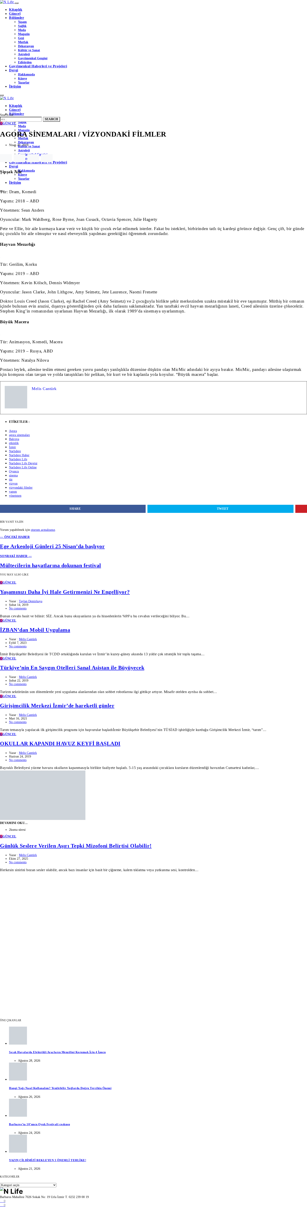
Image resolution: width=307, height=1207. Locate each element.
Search (51, 119)
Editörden (25, 62)
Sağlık (22, 26)
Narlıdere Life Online (23, 467)
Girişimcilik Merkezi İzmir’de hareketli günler (57, 706)
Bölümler (16, 18)
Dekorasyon (26, 46)
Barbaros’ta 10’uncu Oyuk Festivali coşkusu (39, 1124)
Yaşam (22, 22)
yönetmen (15, 495)
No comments (18, 608)
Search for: (7, 115)
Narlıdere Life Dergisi (23, 463)
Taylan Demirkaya (30, 601)
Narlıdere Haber (19, 455)
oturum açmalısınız (43, 530)
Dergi (13, 70)
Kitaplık (15, 9)
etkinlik (14, 443)
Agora (13, 431)
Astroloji (24, 54)
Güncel (14, 14)
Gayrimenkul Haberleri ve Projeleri (38, 66)
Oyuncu (14, 471)
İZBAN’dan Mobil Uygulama (35, 630)
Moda (22, 30)
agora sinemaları (19, 435)
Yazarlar (23, 82)
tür (11, 479)
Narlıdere (15, 451)
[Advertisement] (135, 904)
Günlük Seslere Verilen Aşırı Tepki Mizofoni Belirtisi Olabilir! (76, 846)
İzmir (12, 447)
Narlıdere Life (18, 459)
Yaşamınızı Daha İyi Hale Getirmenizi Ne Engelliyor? (65, 592)
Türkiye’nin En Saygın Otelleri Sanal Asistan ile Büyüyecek (72, 668)
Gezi (21, 38)
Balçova (14, 439)
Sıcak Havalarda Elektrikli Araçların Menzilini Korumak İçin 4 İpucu (57, 1052)
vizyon (13, 483)
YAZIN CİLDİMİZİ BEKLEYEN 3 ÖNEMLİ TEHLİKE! (47, 1160)
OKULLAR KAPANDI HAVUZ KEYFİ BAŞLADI (60, 743)
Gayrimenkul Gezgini (32, 58)
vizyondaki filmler (21, 487)
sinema (13, 475)
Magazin (24, 34)
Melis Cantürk (28, 639)
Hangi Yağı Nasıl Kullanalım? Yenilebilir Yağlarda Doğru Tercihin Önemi (60, 1088)
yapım (13, 491)
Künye (22, 78)
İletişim (15, 86)
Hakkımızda (26, 74)
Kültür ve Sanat (29, 50)
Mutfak (23, 42)
